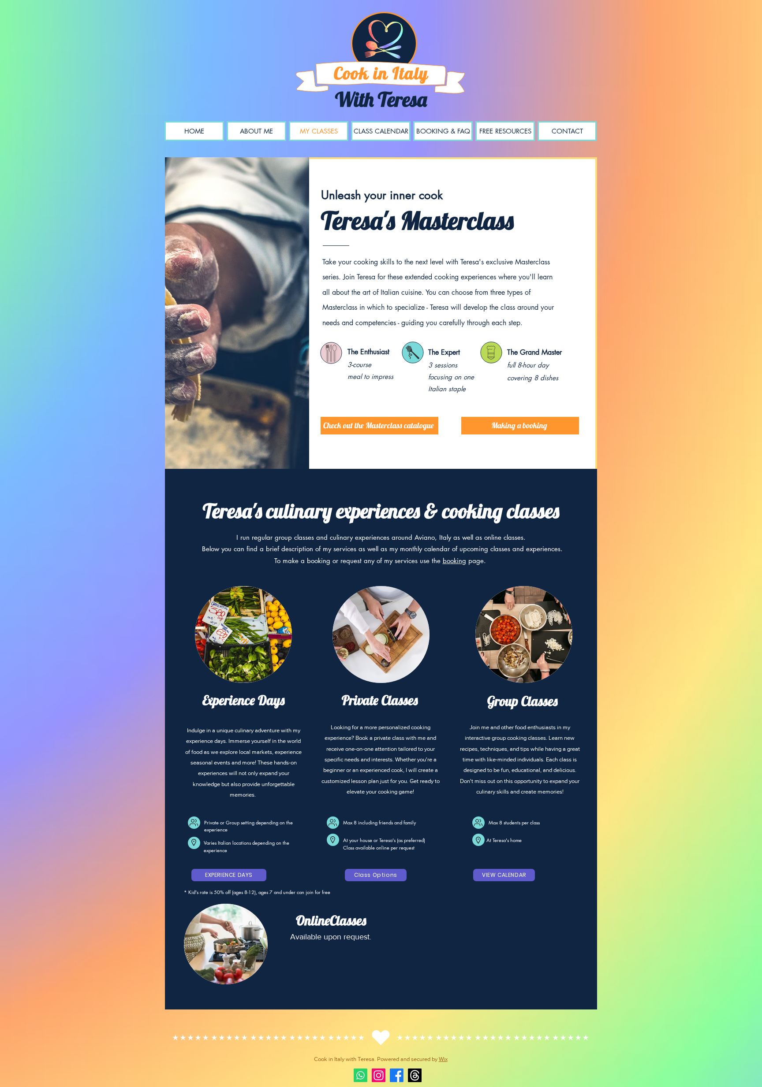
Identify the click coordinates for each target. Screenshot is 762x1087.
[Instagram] (378, 1075)
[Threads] (415, 1075)
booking (454, 560)
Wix (443, 1059)
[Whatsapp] (360, 1075)
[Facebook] (396, 1075)
